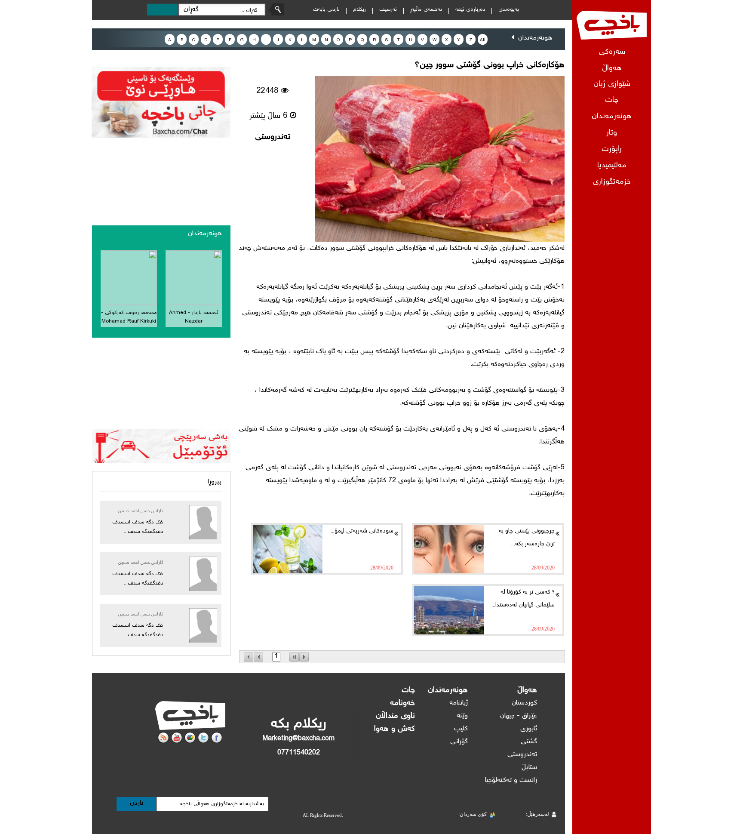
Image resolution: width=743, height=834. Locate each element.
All (482, 40)
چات (611, 100)
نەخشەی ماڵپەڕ (426, 9)
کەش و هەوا (394, 729)
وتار (611, 133)
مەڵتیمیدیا (611, 165)
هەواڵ (527, 690)
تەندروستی (272, 137)
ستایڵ (529, 767)
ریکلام (359, 9)
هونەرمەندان (612, 116)
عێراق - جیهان (518, 716)
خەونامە (402, 703)
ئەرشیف (388, 9)
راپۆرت (612, 149)
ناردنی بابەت (326, 9)
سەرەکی (612, 52)
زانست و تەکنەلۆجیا (511, 780)
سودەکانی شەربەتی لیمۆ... (362, 531)
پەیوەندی (508, 9)
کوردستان (524, 703)
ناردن (136, 803)
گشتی (529, 742)
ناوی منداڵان (395, 716)
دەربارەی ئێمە (470, 9)
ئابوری (528, 729)
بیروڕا (214, 482)
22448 (269, 91)
